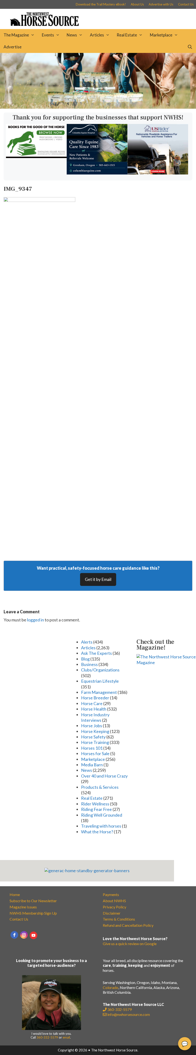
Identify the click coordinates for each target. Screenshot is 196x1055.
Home (15, 894)
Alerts (87, 642)
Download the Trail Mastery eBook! (101, 4)
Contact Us (186, 4)
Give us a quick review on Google (130, 943)
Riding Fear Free (96, 809)
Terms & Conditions (119, 919)
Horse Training (95, 742)
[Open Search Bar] (190, 47)
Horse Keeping (95, 731)
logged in (35, 619)
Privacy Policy (114, 907)
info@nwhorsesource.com (128, 1014)
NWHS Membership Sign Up (33, 913)
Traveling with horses (101, 826)
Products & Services (100, 787)
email (66, 1037)
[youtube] (33, 935)
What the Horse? (97, 831)
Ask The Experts (96, 653)
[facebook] (14, 935)
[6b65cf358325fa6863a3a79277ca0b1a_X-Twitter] (36, 156)
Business (89, 664)
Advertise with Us (161, 4)
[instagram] (24, 935)
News (72, 34)
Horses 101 (92, 748)
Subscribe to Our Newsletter (33, 900)
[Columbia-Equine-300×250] (97, 172)
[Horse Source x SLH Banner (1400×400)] (98, 107)
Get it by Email (98, 579)
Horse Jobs (91, 725)
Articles (97, 34)
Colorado (110, 987)
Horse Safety (93, 736)
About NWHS (114, 900)
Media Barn (92, 764)
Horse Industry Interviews (95, 717)
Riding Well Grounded (101, 815)
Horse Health (93, 709)
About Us (137, 4)
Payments (111, 894)
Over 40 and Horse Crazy (104, 775)
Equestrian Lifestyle (100, 681)
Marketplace (161, 34)
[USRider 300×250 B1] (157, 172)
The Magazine (16, 34)
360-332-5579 (47, 1037)
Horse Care (92, 703)
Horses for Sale (95, 753)
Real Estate (127, 34)
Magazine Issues (23, 907)
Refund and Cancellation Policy (128, 925)
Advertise (13, 46)
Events (48, 34)
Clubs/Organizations (100, 669)
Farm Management (99, 692)
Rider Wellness (95, 803)
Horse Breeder (95, 697)
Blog (85, 658)
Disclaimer (111, 913)
